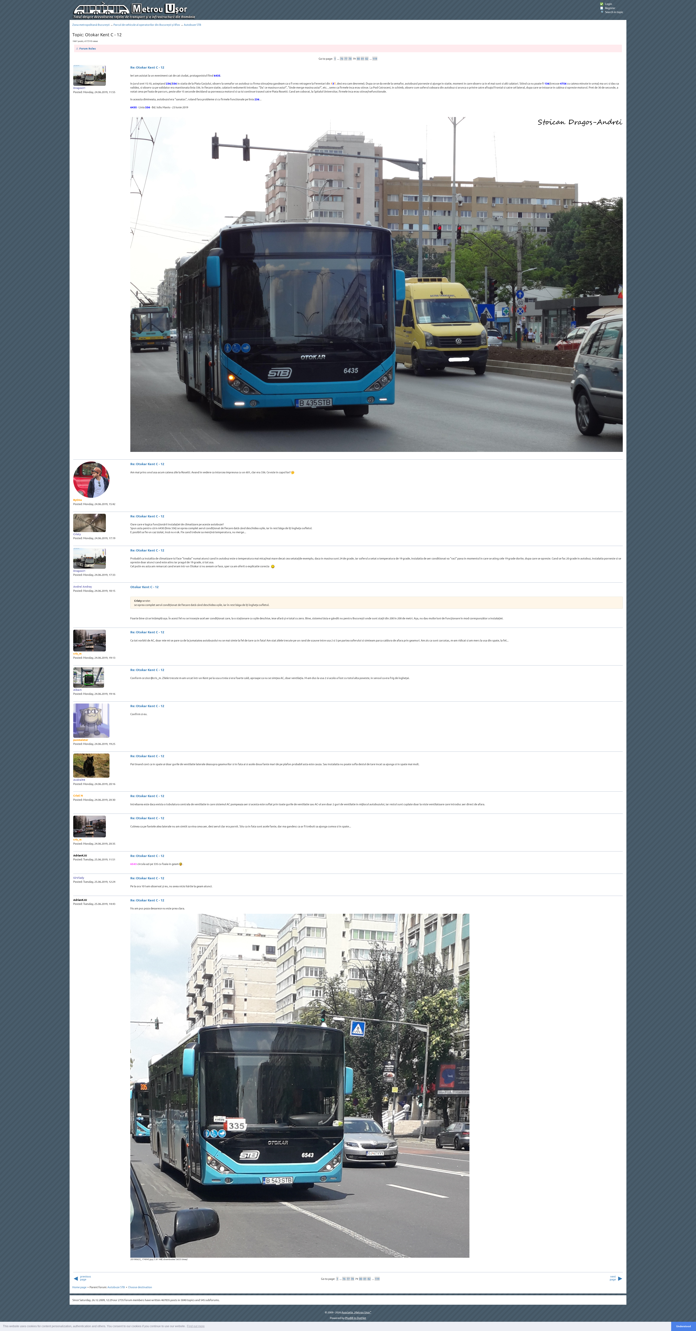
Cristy (77, 534)
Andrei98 (79, 780)
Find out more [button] (196, 1326)
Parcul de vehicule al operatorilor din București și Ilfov (146, 24)
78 (350, 58)
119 (375, 58)
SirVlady (78, 877)
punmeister (80, 740)
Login (606, 3)
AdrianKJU (80, 855)
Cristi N (78, 795)
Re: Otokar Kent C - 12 (147, 67)
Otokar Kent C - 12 (144, 587)
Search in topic (611, 12)
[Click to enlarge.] (376, 284)
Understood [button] (683, 1326)
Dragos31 (79, 88)
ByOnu (77, 500)
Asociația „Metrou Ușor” (356, 1312)
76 (341, 58)
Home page (79, 1287)
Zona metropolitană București (91, 24)
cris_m (77, 653)
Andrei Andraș (82, 586)
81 (362, 58)
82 (366, 58)
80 (358, 58)
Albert (77, 690)
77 (345, 58)
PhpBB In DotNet (355, 1318)
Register (607, 8)
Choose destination (140, 1287)
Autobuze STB (192, 24)
